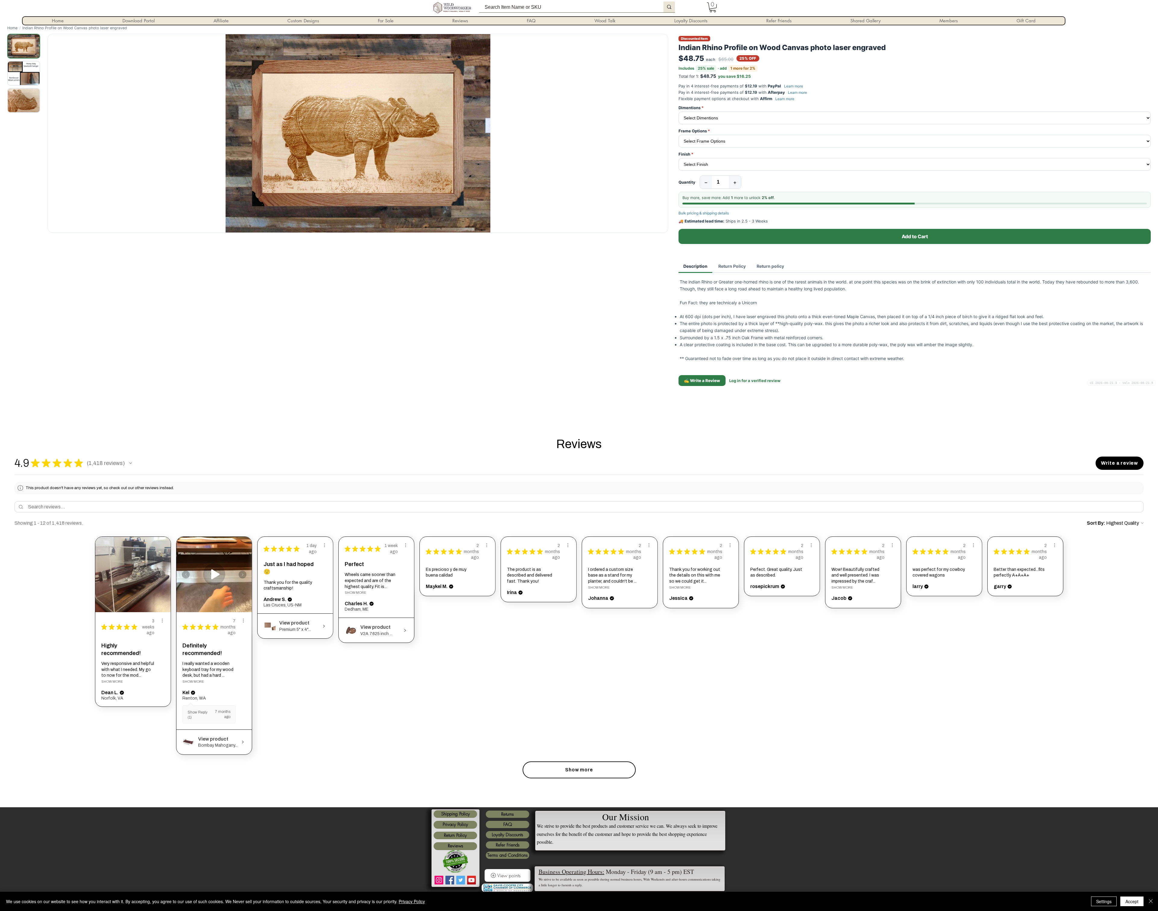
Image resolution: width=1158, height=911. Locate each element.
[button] (130, 463)
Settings (1104, 901)
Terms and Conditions (507, 855)
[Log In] (688, 7)
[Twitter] (460, 880)
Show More (112, 681)
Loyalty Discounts (507, 835)
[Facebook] (449, 880)
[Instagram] (439, 880)
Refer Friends (508, 845)
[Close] (1150, 901)
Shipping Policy (455, 814)
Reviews (455, 846)
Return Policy (455, 835)
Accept (1131, 901)
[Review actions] (162, 620)
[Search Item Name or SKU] (669, 7)
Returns (507, 814)
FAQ (507, 824)
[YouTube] (471, 880)
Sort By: (1096, 523)
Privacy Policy (455, 824)
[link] (713, 7)
